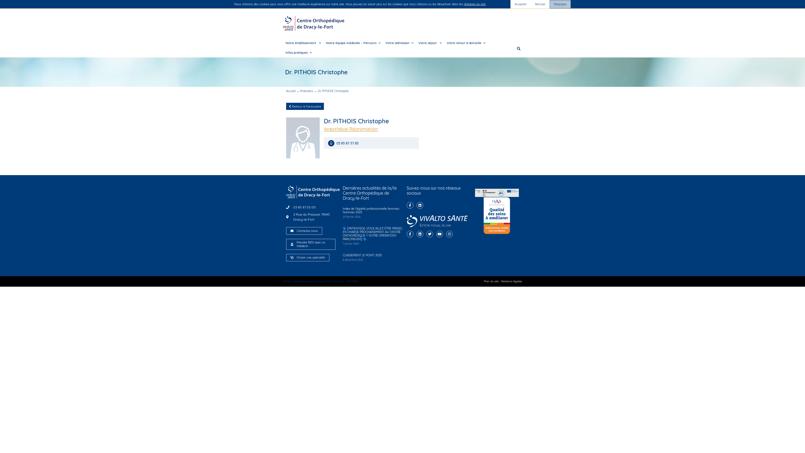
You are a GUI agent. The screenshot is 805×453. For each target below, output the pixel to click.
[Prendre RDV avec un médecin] (292, 244)
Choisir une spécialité (311, 257)
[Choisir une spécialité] (292, 257)
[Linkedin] (420, 205)
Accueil (291, 91)
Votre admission (397, 43)
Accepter (521, 4)
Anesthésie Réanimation (351, 129)
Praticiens (306, 91)
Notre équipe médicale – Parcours (351, 43)
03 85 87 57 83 (347, 143)
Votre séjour (428, 43)
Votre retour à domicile (464, 43)
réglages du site (475, 4)
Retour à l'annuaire (306, 106)
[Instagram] (449, 234)
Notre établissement (301, 43)
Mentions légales (511, 281)
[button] (519, 49)
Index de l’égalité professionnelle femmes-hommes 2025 (371, 210)
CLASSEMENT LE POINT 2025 (362, 255)
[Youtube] (439, 234)
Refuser (540, 4)
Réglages (560, 4)
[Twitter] (429, 234)
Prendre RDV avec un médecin (311, 244)
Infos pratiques (297, 53)
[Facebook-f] (410, 205)
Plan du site (491, 281)
